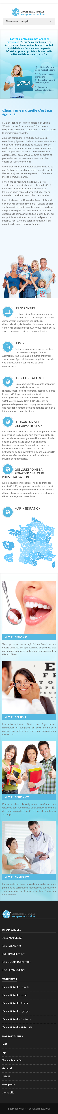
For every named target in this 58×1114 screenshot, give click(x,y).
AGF (4, 1044)
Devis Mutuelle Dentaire (16, 1019)
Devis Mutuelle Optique (16, 1011)
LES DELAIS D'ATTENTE (16, 961)
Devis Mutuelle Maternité (17, 1027)
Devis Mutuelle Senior (15, 1003)
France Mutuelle (11, 1060)
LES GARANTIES (11, 945)
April (5, 1052)
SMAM (6, 1076)
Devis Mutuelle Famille (15, 987)
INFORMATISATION (13, 953)
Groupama (8, 1084)
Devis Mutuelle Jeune (14, 995)
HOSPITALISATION (13, 969)
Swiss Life (8, 1092)
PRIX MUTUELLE (12, 937)
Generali (7, 1068)
